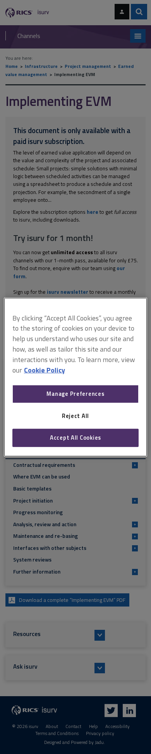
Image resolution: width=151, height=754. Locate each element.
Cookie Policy (44, 369)
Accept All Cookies (75, 437)
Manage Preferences (75, 393)
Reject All (75, 415)
